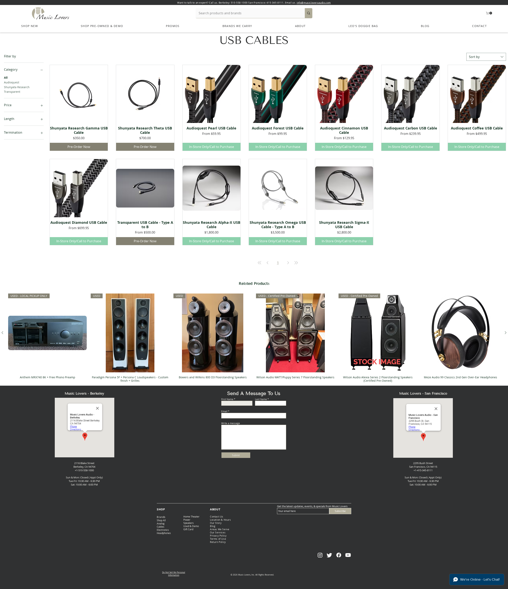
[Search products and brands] (308, 13)
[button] (489, 13)
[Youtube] (348, 555)
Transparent (12, 92)
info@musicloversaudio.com (314, 2)
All (6, 77)
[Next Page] (288, 263)
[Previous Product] (2, 332)
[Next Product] (505, 332)
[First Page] (259, 263)
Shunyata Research (17, 87)
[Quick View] (79, 94)
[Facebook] (339, 555)
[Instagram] (320, 555)
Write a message (230, 423)
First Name (227, 399)
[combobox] (486, 57)
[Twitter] (329, 555)
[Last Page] (296, 263)
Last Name (261, 399)
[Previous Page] (267, 263)
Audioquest (11, 82)
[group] (254, 337)
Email (224, 411)
